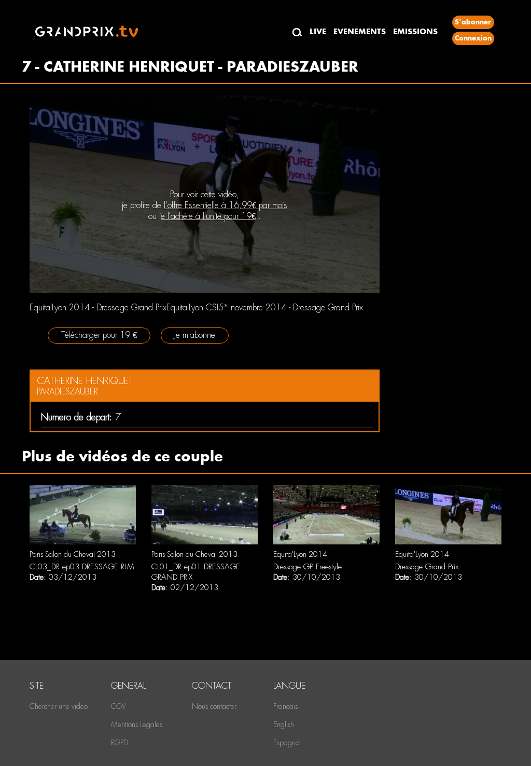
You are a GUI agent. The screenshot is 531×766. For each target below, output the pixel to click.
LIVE (318, 31)
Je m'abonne (194, 335)
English (283, 724)
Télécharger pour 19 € (99, 335)
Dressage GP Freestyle (307, 567)
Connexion (473, 38)
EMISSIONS (415, 31)
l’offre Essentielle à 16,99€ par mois (225, 205)
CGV (118, 706)
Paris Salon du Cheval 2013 (73, 554)
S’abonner (473, 22)
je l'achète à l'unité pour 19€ (207, 216)
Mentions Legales (136, 724)
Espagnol (287, 742)
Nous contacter (214, 706)
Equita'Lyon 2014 (300, 554)
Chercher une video (59, 706)
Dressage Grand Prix (427, 567)
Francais (285, 706)
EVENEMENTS (359, 31)
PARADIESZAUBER (67, 391)
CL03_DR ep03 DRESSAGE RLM (82, 567)
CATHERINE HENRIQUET (85, 381)
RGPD (119, 742)
